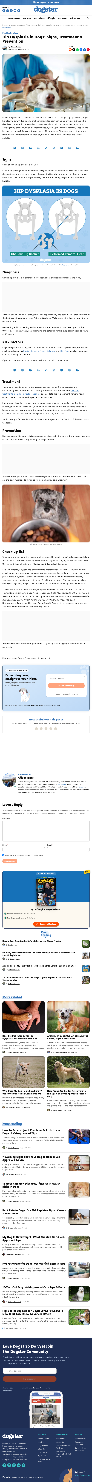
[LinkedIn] (84, 49)
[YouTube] (15, 10)
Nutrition (27, 18)
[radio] (36, 728)
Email (50, 845)
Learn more (6, 27)
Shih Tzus (64, 351)
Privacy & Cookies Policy (51, 705)
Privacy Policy (38, 1388)
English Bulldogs (31, 351)
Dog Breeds (62, 18)
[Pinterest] (18, 10)
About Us (60, 1442)
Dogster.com (66, 265)
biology (80, 787)
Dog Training (39, 18)
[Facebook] (3, 10)
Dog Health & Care (10, 33)
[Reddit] (70, 49)
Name (5, 845)
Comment (6, 818)
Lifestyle (51, 18)
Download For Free (48, 924)
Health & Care (14, 18)
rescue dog (62, 784)
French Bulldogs (47, 351)
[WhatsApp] (77, 49)
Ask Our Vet (75, 18)
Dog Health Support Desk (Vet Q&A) (63, 1454)
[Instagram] (7, 10)
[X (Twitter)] (11, 10)
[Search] (88, 18)
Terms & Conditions (33, 705)
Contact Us (60, 1439)
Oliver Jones (16, 47)
